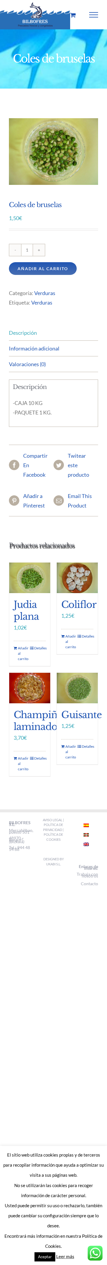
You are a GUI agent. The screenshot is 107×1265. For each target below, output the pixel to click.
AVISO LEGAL (53, 820)
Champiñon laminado (42, 721)
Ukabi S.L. (53, 864)
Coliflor (78, 605)
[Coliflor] (77, 578)
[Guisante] (77, 688)
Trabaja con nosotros (87, 875)
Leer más (65, 1256)
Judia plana (26, 610)
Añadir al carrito (43, 268)
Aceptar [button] (45, 1256)
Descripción (23, 332)
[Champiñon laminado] (29, 688)
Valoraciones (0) (27, 364)
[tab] (53, 333)
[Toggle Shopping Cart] (73, 15)
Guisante (81, 715)
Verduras (44, 293)
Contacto (89, 883)
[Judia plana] (29, 578)
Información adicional (34, 348)
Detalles (40, 648)
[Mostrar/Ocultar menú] (94, 14)
